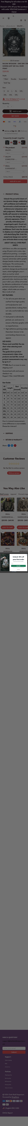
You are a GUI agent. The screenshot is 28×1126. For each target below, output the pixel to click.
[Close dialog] (26, 554)
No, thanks (18, 569)
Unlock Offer (18, 565)
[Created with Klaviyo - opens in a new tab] (14, 571)
